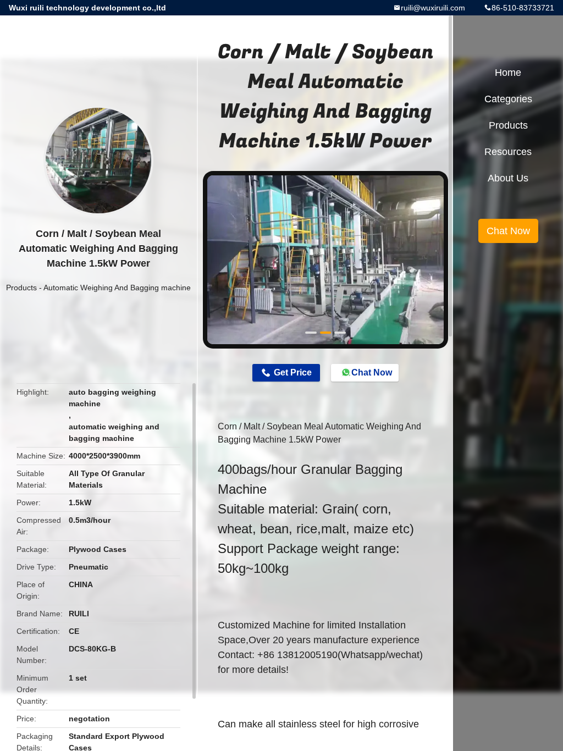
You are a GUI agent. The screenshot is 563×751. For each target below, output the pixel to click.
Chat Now (371, 372)
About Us (508, 178)
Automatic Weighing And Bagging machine (117, 287)
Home (508, 72)
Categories (508, 98)
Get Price (293, 372)
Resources (508, 151)
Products (21, 287)
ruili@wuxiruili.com (433, 7)
